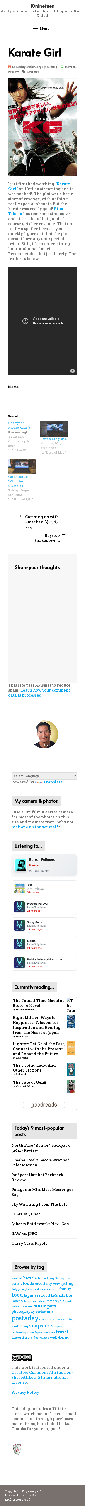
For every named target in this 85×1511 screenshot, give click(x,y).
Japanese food (37, 1295)
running (67, 1319)
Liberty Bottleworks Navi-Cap (40, 1223)
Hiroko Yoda (22, 1036)
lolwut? (17, 1301)
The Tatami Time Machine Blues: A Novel (39, 1003)
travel (62, 1331)
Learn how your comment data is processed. (39, 693)
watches (44, 1337)
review (13, 72)
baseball (17, 1278)
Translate (53, 782)
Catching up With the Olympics (18, 481)
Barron (34, 865)
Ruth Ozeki (21, 1074)
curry (56, 1283)
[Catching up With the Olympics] (22, 466)
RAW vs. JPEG (24, 1233)
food (17, 1294)
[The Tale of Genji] (71, 1086)
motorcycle (55, 1301)
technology (20, 1332)
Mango (28, 1301)
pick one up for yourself (35, 826)
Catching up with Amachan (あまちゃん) (42, 522)
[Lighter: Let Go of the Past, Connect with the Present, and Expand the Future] (71, 1047)
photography (23, 1311)
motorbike (39, 1301)
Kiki (62, 1296)
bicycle (30, 1278)
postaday (25, 1318)
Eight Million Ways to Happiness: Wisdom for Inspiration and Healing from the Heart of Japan (37, 1025)
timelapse (49, 1332)
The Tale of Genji (29, 1082)
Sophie (58, 1326)
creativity (43, 1283)
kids (54, 1295)
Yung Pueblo (22, 1057)
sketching (20, 1326)
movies (70, 67)
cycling (67, 1283)
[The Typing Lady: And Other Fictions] (71, 1069)
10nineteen (42, 5)
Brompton (62, 1278)
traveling (21, 1337)
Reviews (33, 72)
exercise (52, 1289)
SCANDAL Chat (26, 1214)
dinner (32, 1289)
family (65, 1288)
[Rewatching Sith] (54, 429)
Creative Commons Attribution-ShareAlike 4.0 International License (42, 1377)
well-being (59, 1337)
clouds (27, 1283)
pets (51, 1306)
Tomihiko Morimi (25, 1009)
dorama (41, 1289)
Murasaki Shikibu (25, 1086)
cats (15, 1283)
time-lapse (35, 1332)
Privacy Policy (25, 1392)
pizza (50, 1311)
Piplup (41, 1312)
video (35, 1337)
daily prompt (19, 1289)
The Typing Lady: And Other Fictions (34, 1068)
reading (43, 1319)
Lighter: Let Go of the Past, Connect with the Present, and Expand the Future (39, 1048)
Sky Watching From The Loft (39, 1204)
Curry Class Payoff (29, 1243)
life (69, 1295)
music (39, 1306)
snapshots (41, 1325)
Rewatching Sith (53, 439)
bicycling (46, 1278)
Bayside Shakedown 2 (47, 538)
